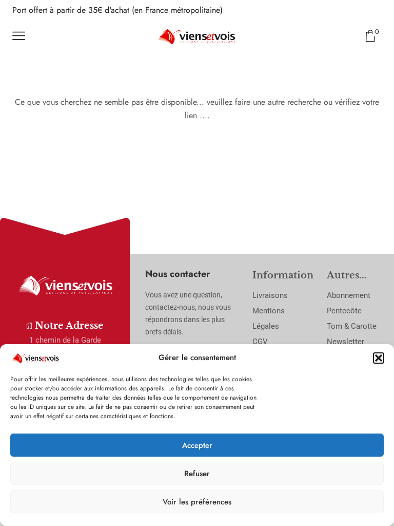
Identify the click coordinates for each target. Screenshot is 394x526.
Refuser (197, 473)
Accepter (197, 445)
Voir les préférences (197, 502)
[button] (378, 358)
